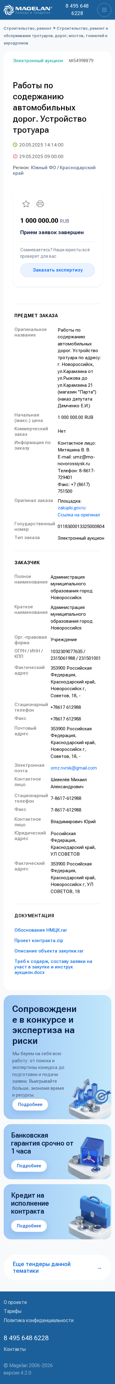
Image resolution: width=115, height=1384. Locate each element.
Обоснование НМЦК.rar (40, 930)
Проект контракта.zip (38, 940)
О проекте (15, 1302)
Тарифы (12, 1311)
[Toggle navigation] (104, 10)
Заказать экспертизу (57, 270)
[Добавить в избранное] (26, 204)
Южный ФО (43, 167)
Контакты (15, 1349)
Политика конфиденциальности (39, 1320)
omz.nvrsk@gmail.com (74, 768)
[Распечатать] (40, 204)
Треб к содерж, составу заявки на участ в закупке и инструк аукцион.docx (53, 967)
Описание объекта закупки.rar (48, 951)
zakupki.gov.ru (72, 508)
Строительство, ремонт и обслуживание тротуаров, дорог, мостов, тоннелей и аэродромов (56, 35)
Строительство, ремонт (28, 28)
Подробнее (30, 1104)
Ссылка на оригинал (79, 515)
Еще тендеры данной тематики (57, 1267)
